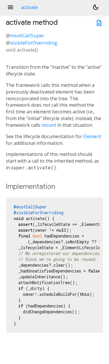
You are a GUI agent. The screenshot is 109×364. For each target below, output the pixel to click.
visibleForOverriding (33, 42)
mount (49, 125)
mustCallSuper (27, 35)
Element (92, 136)
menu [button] (10, 7)
